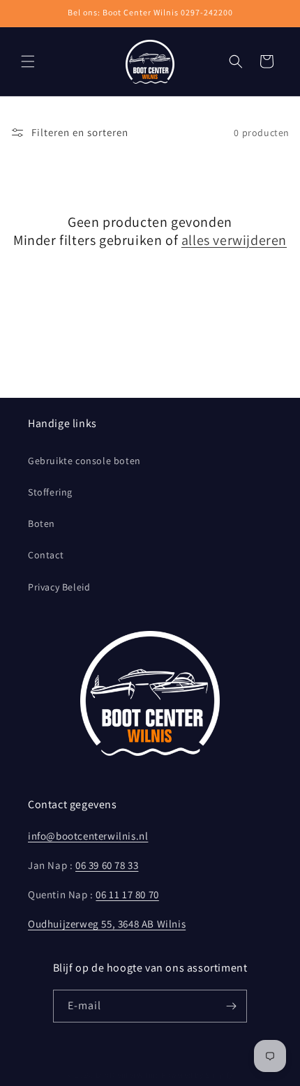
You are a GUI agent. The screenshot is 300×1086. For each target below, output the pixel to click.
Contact (45, 555)
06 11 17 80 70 (127, 894)
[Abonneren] (231, 1006)
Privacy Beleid (59, 587)
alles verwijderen (234, 240)
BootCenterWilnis (128, 1075)
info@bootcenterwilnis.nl (88, 835)
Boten (41, 523)
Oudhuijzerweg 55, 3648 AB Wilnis (107, 923)
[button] (28, 61)
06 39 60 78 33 (106, 865)
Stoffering (50, 492)
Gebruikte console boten (84, 460)
